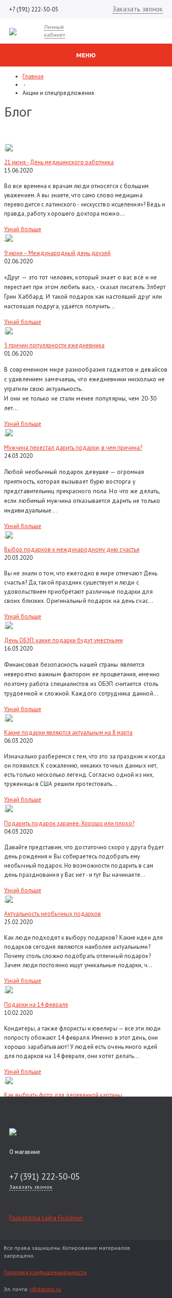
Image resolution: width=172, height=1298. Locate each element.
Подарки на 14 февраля (36, 1004)
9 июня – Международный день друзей (57, 253)
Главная (33, 76)
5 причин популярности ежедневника (54, 345)
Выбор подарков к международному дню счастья (71, 549)
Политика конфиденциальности (45, 1272)
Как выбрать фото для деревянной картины (63, 1095)
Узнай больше (22, 229)
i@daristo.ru (45, 1289)
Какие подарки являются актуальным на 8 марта (68, 732)
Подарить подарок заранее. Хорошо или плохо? (69, 823)
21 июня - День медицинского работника (59, 162)
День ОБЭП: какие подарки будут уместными (63, 640)
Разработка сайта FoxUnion (46, 1218)
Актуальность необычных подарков (52, 914)
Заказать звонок (137, 9)
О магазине (24, 1152)
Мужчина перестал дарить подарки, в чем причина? (73, 447)
